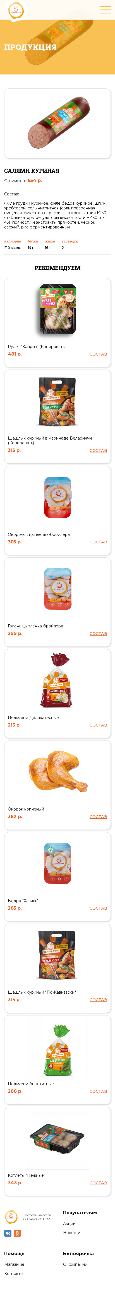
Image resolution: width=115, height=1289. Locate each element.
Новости (71, 1232)
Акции (69, 1223)
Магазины (14, 1264)
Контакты (13, 1273)
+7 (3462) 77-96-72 (36, 1219)
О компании (75, 1264)
